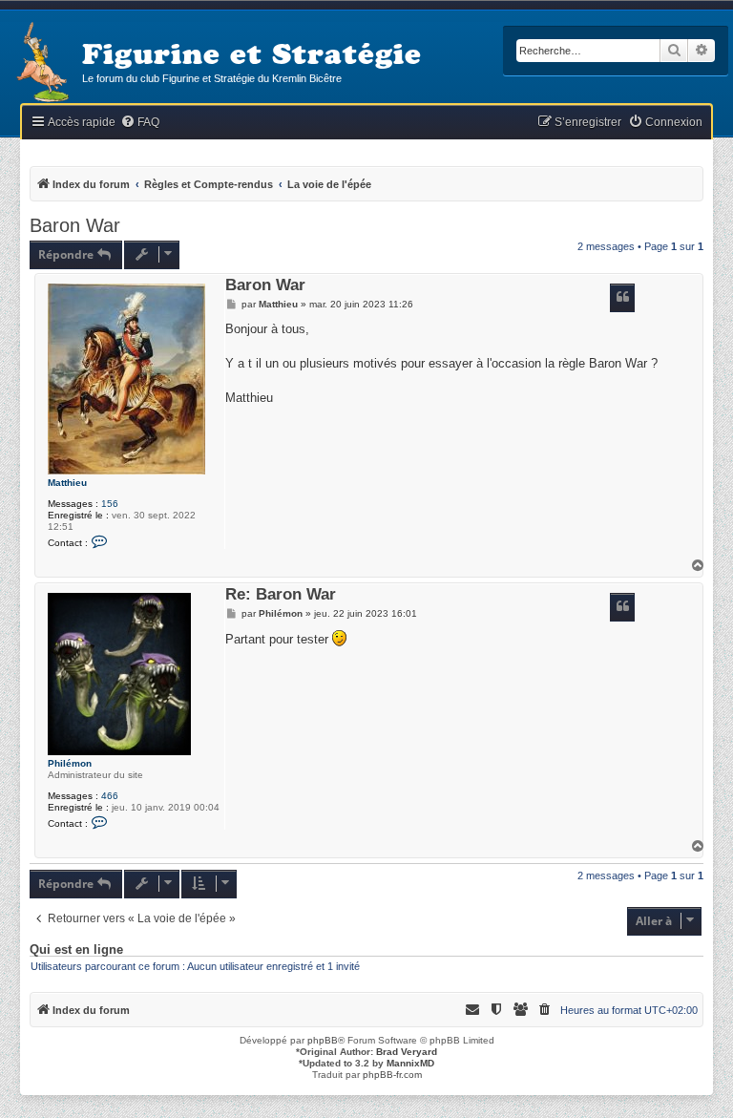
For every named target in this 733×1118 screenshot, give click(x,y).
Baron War (75, 225)
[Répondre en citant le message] (622, 298)
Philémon (70, 763)
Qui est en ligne (76, 950)
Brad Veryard (406, 1051)
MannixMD (410, 1063)
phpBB (322, 1040)
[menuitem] (139, 123)
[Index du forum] (41, 63)
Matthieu (67, 482)
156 (109, 503)
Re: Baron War (280, 595)
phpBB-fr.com (392, 1074)
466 (109, 796)
